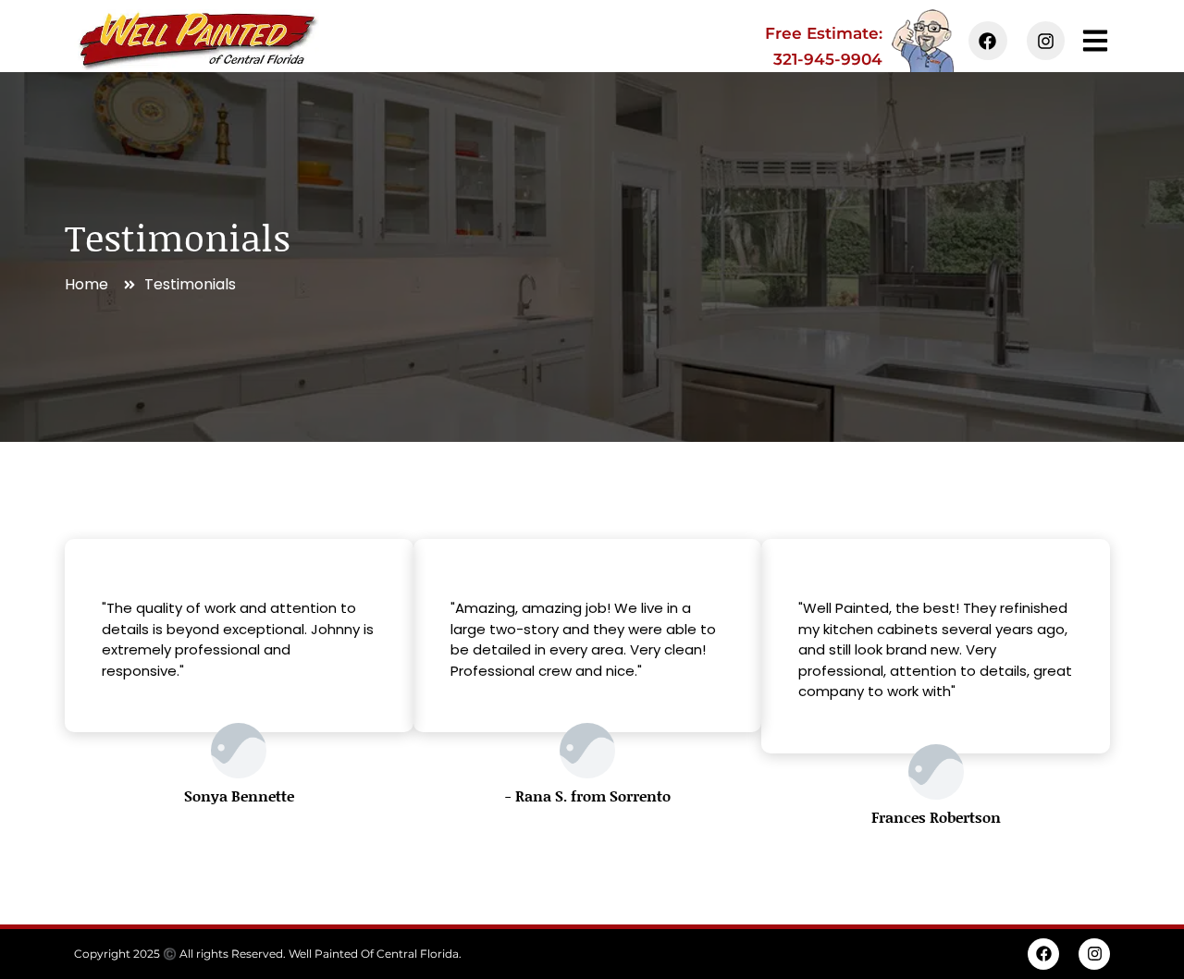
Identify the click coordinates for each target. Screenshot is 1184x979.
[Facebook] (987, 40)
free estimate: (823, 33)
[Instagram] (1046, 40)
